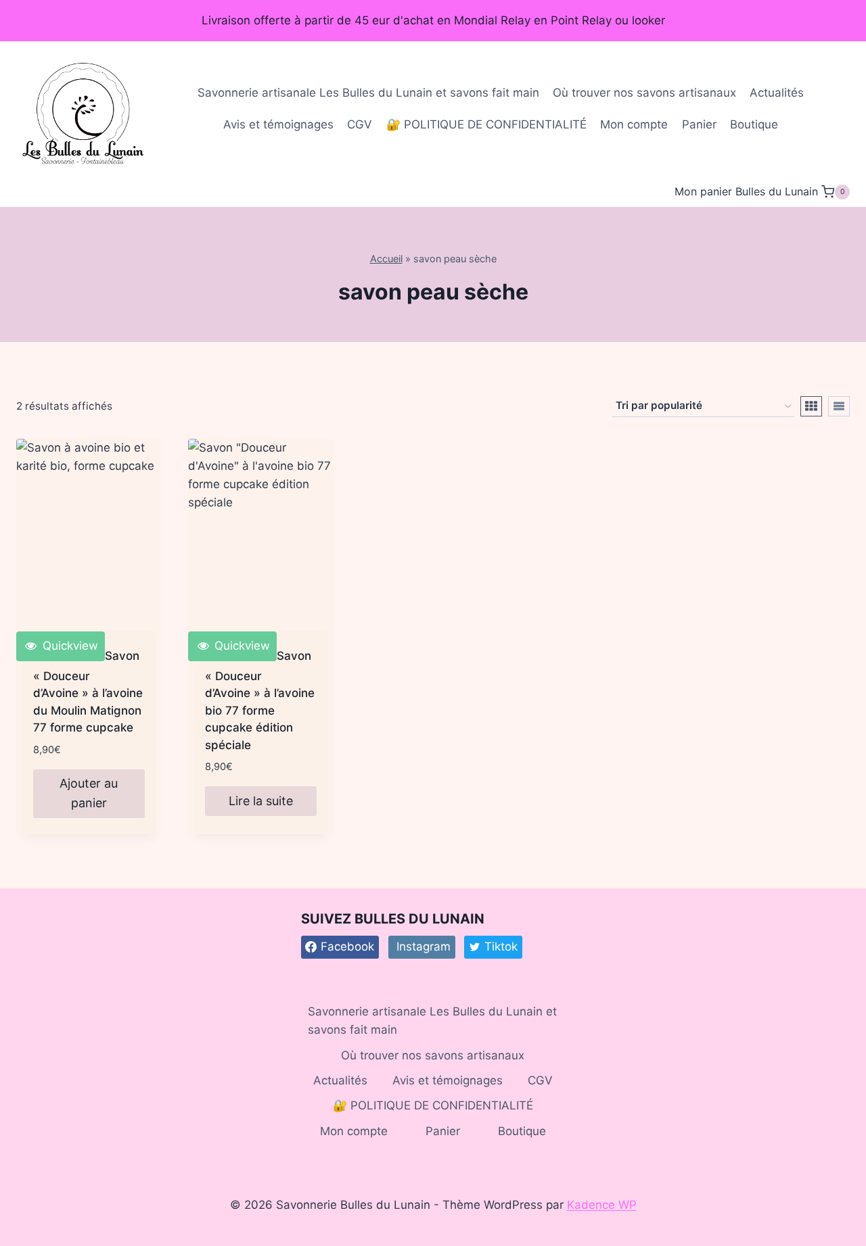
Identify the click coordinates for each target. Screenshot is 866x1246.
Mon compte (634, 124)
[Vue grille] (811, 406)
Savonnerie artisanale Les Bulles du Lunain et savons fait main (368, 92)
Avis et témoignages (278, 124)
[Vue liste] (839, 406)
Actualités (777, 92)
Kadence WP (602, 1205)
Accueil (386, 258)
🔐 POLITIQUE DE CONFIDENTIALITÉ (486, 124)
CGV (359, 124)
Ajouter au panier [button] (89, 793)
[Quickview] (88, 535)
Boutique (754, 124)
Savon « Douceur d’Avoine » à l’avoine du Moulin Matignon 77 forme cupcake (88, 691)
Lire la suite (261, 801)
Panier (699, 124)
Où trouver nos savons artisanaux (644, 92)
